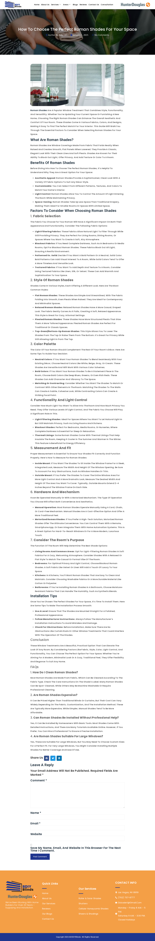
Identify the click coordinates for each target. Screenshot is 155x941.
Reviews (83, 4)
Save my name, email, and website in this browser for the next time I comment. (75, 849)
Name (35, 813)
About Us (45, 4)
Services (55, 4)
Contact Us (94, 4)
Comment (38, 780)
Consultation (107, 4)
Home (36, 4)
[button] (46, 758)
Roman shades (38, 110)
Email (35, 823)
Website (36, 834)
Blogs (75, 4)
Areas (65, 4)
